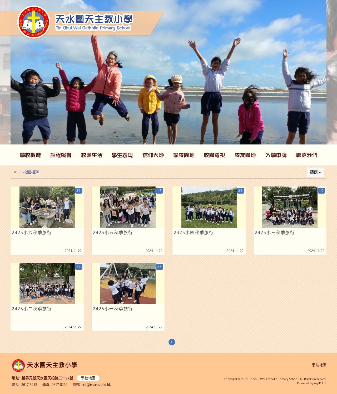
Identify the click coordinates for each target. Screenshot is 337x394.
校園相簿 (31, 171)
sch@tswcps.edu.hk (96, 385)
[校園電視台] (214, 155)
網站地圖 (319, 365)
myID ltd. (320, 383)
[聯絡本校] (306, 155)
